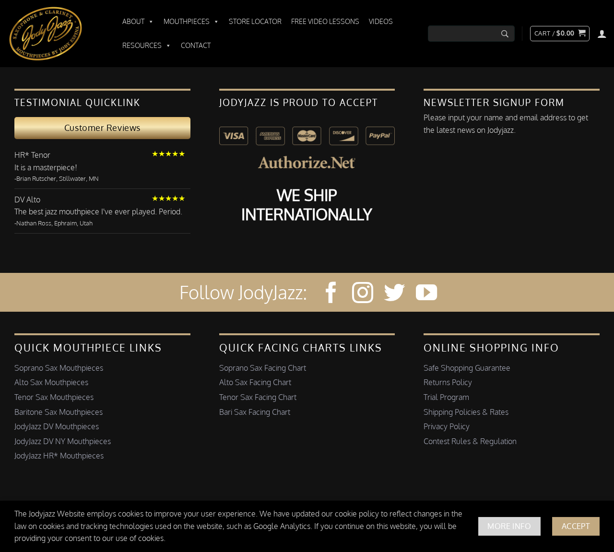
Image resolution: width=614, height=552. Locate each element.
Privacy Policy (447, 426)
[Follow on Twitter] (394, 294)
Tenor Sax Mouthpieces (54, 397)
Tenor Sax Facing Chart (257, 397)
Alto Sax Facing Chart (255, 382)
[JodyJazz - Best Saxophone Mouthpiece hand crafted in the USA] (55, 33)
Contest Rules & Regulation (470, 441)
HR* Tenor (32, 155)
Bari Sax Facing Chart (254, 412)
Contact (196, 45)
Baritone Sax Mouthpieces (58, 412)
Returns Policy (448, 382)
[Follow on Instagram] (362, 294)
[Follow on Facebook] (331, 294)
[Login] (602, 33)
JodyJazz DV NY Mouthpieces (62, 441)
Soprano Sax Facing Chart (262, 368)
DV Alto (27, 199)
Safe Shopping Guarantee (467, 368)
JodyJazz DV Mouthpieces (56, 426)
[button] (560, 33)
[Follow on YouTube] (426, 294)
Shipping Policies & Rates (466, 412)
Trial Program (446, 397)
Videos (381, 21)
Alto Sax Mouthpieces (51, 382)
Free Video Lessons (325, 21)
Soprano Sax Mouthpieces (58, 368)
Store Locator (255, 21)
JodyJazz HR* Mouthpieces (59, 455)
